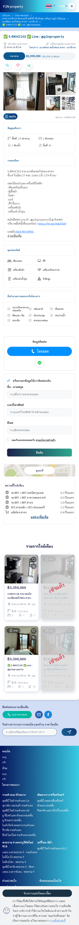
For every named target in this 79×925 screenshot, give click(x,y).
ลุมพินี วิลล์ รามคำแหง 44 (15, 810)
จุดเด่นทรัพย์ (13, 250)
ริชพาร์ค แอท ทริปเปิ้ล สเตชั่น (53, 810)
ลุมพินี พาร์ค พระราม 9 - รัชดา (18, 866)
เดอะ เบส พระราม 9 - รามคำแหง (19, 852)
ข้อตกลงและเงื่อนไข (50, 880)
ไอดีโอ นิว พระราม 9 (13, 857)
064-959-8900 (24, 231)
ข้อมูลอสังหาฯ (14, 128)
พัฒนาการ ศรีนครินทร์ (50, 794)
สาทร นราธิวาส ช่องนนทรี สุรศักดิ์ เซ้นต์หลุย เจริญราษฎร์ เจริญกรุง (33, 18)
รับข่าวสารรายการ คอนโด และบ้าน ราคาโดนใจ (30, 724)
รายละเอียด (13, 160)
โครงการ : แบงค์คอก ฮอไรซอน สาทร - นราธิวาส (52, 47)
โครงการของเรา (11, 784)
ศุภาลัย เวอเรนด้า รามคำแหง (17, 805)
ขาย (4, 757)
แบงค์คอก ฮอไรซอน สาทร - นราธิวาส (20, 21)
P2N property (13, 6)
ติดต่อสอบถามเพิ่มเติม (15, 707)
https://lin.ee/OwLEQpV (52, 223)
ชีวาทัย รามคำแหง (11, 830)
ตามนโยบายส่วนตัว (45, 440)
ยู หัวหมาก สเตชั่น (11, 820)
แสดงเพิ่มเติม (39, 517)
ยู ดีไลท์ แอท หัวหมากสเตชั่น (17, 815)
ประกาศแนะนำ (22, 15)
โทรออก (43, 351)
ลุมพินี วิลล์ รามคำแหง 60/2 (52, 848)
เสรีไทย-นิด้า (44, 842)
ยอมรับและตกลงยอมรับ (23, 440)
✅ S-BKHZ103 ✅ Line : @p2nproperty (19, 667)
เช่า (4, 762)
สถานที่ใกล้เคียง (14, 485)
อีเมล (10, 422)
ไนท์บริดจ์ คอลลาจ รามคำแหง (18, 825)
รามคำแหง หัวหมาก (14, 794)
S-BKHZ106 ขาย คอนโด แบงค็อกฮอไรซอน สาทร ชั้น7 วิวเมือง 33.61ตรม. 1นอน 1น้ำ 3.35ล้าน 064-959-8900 (19, 595)
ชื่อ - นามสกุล (15, 386)
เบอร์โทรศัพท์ (15, 404)
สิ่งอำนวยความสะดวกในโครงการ (23, 296)
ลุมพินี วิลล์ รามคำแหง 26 (15, 800)
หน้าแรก (6, 15)
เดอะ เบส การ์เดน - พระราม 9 (18, 871)
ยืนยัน (39, 452)
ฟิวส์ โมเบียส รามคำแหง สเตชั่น (19, 835)
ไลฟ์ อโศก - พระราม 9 (14, 862)
